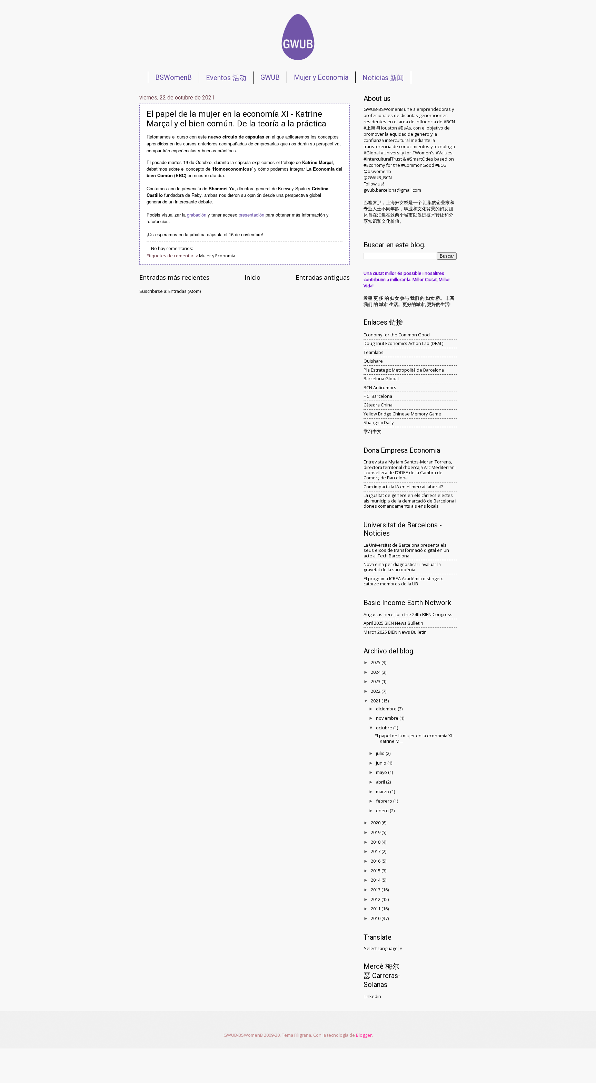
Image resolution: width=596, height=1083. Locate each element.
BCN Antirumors (380, 387)
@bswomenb (377, 171)
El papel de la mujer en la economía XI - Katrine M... (414, 738)
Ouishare (373, 361)
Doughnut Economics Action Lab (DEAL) (403, 343)
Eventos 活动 (226, 78)
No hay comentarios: (172, 248)
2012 (376, 899)
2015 (376, 871)
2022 (376, 691)
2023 (376, 681)
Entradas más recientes (174, 277)
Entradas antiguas (323, 277)
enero (383, 810)
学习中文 (372, 431)
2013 (376, 889)
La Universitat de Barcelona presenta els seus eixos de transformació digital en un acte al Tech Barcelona (406, 550)
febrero (384, 801)
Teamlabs (374, 352)
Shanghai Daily (379, 422)
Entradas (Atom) (184, 291)
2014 (376, 880)
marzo (383, 791)
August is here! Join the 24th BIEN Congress (408, 614)
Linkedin (372, 996)
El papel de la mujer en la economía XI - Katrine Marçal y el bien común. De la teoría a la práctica (236, 118)
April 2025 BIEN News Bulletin (393, 623)
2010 (376, 918)
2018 (376, 842)
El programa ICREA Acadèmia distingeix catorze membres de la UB (403, 581)
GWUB (270, 77)
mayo (382, 772)
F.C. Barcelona (378, 396)
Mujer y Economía (321, 77)
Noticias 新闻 (383, 78)
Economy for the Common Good (397, 335)
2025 (376, 662)
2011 (376, 908)
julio (381, 753)
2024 (376, 672)
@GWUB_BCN (378, 177)
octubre (384, 728)
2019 (376, 832)
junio (381, 763)
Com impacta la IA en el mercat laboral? (403, 486)
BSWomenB (173, 77)
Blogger (364, 1035)
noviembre (387, 718)
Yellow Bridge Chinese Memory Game (402, 414)
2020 (376, 823)
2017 (376, 851)
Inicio (252, 277)
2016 (376, 861)
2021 (376, 701)
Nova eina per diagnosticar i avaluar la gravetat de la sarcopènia (402, 567)
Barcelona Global (381, 378)
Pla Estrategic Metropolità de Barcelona (404, 370)
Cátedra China (378, 405)
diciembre (387, 709)
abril (381, 782)
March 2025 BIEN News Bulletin (395, 632)
